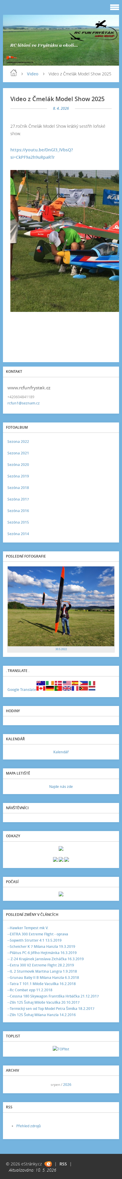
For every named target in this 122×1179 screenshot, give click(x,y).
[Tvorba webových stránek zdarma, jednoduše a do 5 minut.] (48, 1164)
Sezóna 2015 (18, 522)
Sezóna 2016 (18, 510)
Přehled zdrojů (28, 1125)
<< (14, 1084)
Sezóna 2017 (18, 499)
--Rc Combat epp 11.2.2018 (29, 989)
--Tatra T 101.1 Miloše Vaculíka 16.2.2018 (41, 983)
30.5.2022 (61, 649)
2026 (67, 1084)
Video (32, 74)
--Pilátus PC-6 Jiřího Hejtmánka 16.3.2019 (42, 952)
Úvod (13, 72)
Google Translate (21, 689)
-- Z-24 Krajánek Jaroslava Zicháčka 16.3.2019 (45, 958)
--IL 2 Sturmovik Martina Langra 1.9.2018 (42, 971)
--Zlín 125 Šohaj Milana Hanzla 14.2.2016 (41, 1014)
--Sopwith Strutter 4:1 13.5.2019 (34, 940)
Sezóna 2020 (18, 464)
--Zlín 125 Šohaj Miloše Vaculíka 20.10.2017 (43, 1002)
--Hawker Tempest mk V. (27, 927)
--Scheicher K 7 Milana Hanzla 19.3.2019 (41, 946)
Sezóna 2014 (18, 533)
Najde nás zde (61, 786)
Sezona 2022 (18, 441)
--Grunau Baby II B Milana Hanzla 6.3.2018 (43, 977)
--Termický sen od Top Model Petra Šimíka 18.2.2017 (50, 1008)
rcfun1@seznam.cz (23, 403)
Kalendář (61, 751)
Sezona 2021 (18, 453)
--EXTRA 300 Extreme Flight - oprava (37, 934)
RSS (63, 1164)
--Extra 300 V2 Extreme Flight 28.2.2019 (40, 965)
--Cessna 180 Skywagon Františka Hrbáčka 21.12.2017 (53, 996)
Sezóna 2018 (18, 487)
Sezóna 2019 (18, 476)
